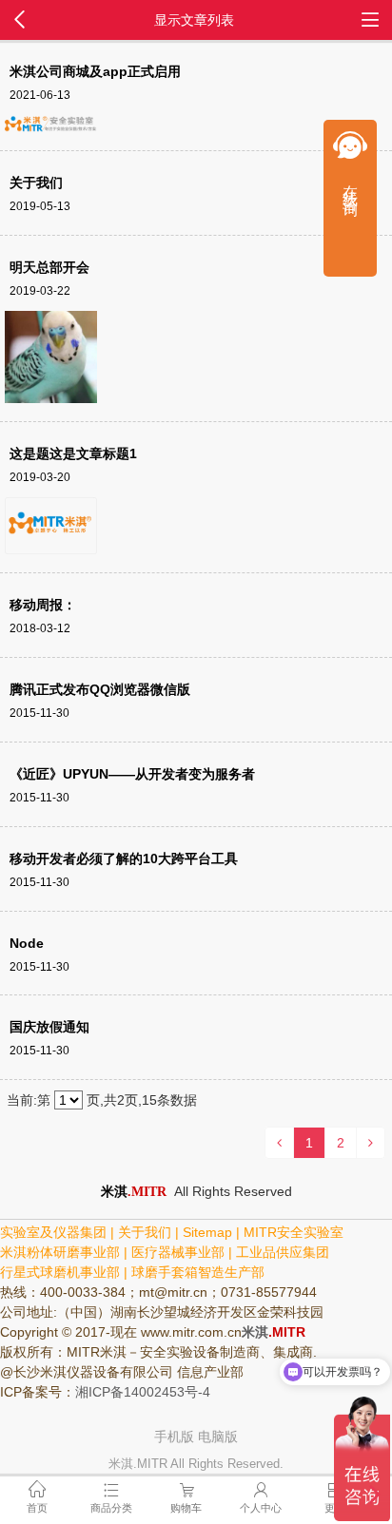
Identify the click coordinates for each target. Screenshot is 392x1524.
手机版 (174, 1436)
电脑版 (218, 1436)
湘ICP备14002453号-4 (142, 1391)
